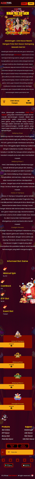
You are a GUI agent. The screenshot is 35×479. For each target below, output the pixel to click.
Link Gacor (28, 433)
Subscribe (14, 452)
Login (24, 3)
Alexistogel (28, 430)
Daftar (31, 3)
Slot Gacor (17, 55)
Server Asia (12, 446)
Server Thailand (23, 446)
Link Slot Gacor (28, 439)
